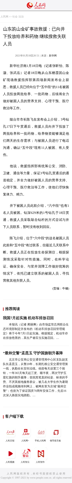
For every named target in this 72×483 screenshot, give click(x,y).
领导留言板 (55, 440)
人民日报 (10, 440)
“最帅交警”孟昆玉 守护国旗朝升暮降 (33, 353)
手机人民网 (40, 440)
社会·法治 (18, 16)
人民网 (4, 16)
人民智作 (40, 462)
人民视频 (10, 462)
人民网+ (25, 440)
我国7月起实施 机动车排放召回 (28, 318)
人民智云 (25, 462)
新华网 (53, 55)
